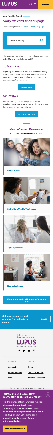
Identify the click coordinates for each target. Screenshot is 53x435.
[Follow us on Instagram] (34, 351)
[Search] (30, 4)
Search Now (26, 87)
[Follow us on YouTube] (29, 351)
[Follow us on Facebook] (19, 351)
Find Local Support (35, 372)
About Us (12, 361)
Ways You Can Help (27, 114)
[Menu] (35, 4)
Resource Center (15, 372)
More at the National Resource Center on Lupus (26, 300)
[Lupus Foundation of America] (9, 4)
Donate (45, 4)
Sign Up (44, 319)
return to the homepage (33, 26)
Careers (31, 361)
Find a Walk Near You (15, 428)
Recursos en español (36, 377)
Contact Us (12, 367)
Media (11, 377)
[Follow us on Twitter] (24, 351)
